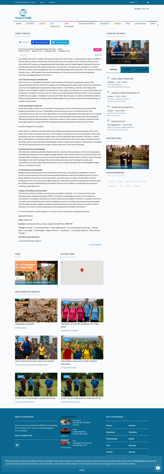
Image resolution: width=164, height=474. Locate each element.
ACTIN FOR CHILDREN (68, 368)
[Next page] (147, 52)
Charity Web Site (95, 245)
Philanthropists (87, 23)
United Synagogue (20, 328)
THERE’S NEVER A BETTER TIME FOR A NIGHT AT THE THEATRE (82, 434)
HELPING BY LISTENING (81, 423)
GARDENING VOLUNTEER (24, 324)
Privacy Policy (140, 461)
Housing (132, 445)
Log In (42, 2)
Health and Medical (127, 127)
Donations (140, 23)
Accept (82, 470)
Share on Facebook (41, 42)
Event (67, 302)
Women (132, 452)
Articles (109, 452)
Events (109, 425)
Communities (141, 181)
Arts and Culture (112, 113)
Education (23, 55)
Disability (118, 99)
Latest (42, 23)
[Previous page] (108, 52)
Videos (117, 23)
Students (104, 23)
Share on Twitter (62, 42)
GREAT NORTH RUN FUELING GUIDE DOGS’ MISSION (34, 361)
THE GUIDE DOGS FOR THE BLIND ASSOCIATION (31, 365)
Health (131, 439)
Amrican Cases (130, 181)
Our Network (69, 25)
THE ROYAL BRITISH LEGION (24, 402)
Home (18, 23)
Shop (153, 23)
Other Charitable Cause (114, 85)
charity (97, 49)
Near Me (145, 9)
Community (111, 99)
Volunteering (24, 302)
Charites (119, 181)
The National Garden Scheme (117, 167)
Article (75, 429)
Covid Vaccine (111, 186)
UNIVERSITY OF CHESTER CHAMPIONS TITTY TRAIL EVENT (82, 445)
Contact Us (52, 2)
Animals (132, 425)
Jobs (128, 23)
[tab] (124, 61)
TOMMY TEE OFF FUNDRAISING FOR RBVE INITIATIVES (35, 398)
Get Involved (55, 25)
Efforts (30, 23)
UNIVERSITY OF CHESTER (69, 330)
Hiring (128, 186)
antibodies (136, 186)
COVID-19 (110, 181)
